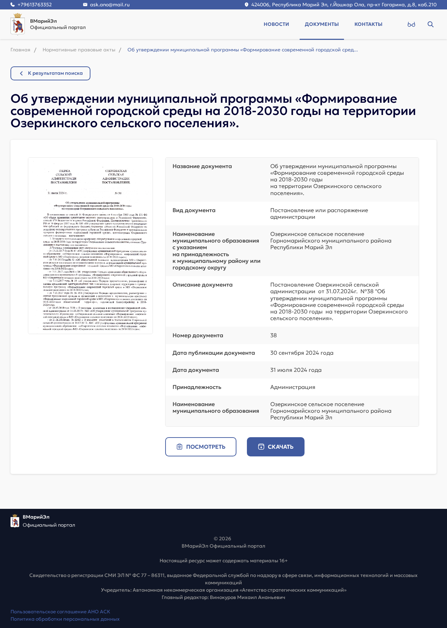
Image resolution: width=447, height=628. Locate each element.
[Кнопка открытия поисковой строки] (430, 24)
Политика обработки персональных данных (65, 619)
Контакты (368, 24)
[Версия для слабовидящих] (411, 24)
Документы (322, 24)
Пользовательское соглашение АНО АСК (60, 611)
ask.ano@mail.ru (110, 4)
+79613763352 (34, 4)
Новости (276, 24)
